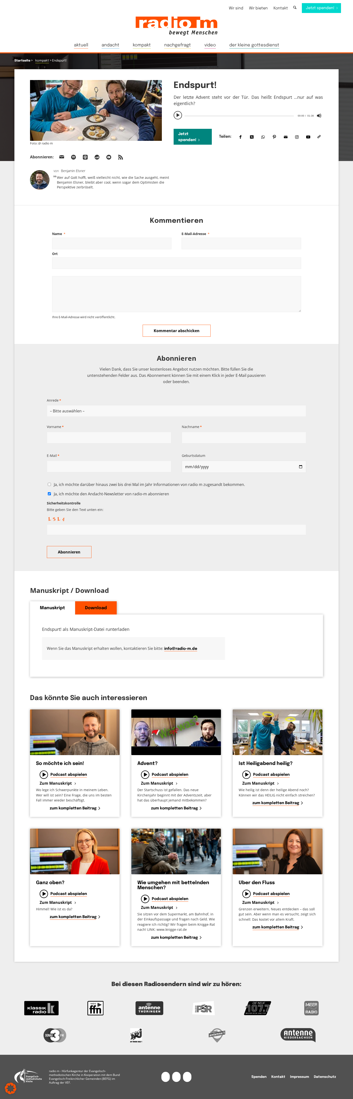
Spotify (73, 157)
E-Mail (53, 455)
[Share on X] (252, 137)
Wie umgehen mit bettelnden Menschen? (173, 885)
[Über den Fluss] (277, 851)
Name (58, 233)
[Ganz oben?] (75, 851)
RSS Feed (120, 157)
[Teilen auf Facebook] (240, 137)
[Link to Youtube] (308, 137)
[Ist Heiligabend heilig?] (277, 732)
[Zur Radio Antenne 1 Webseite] (217, 1035)
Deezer (97, 157)
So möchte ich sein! (60, 763)
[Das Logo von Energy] (136, 1035)
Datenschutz (325, 1077)
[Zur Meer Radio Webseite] (311, 1008)
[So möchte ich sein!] (75, 732)
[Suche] (294, 8)
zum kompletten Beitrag (73, 808)
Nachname (192, 426)
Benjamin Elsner (73, 170)
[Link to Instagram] (297, 137)
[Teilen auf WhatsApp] (263, 137)
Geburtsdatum (193, 455)
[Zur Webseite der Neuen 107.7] (257, 1008)
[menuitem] (236, 8)
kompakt (42, 60)
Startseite (22, 60)
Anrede (54, 400)
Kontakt (281, 8)
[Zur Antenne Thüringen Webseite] (149, 1008)
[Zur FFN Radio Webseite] (95, 1008)
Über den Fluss (257, 882)
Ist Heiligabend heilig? (265, 763)
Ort (55, 253)
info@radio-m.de (180, 649)
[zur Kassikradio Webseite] (41, 1008)
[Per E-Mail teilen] (285, 137)
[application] (248, 115)
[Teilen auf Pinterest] (274, 137)
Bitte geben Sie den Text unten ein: (75, 506)
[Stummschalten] (319, 115)
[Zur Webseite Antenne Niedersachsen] (298, 1035)
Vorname (55, 426)
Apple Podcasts (85, 157)
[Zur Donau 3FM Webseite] (55, 1035)
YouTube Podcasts (108, 157)
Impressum (299, 1077)
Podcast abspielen (68, 775)
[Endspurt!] (96, 110)
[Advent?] (176, 732)
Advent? (147, 763)
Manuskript (52, 608)
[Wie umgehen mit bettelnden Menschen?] (176, 851)
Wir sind (236, 8)
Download (96, 608)
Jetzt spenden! (187, 137)
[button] (10, 1088)
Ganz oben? (50, 882)
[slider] (239, 116)
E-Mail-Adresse (195, 233)
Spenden (259, 1077)
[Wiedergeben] (178, 115)
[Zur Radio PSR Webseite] (203, 1008)
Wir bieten (258, 8)
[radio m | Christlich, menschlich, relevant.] (176, 26)
